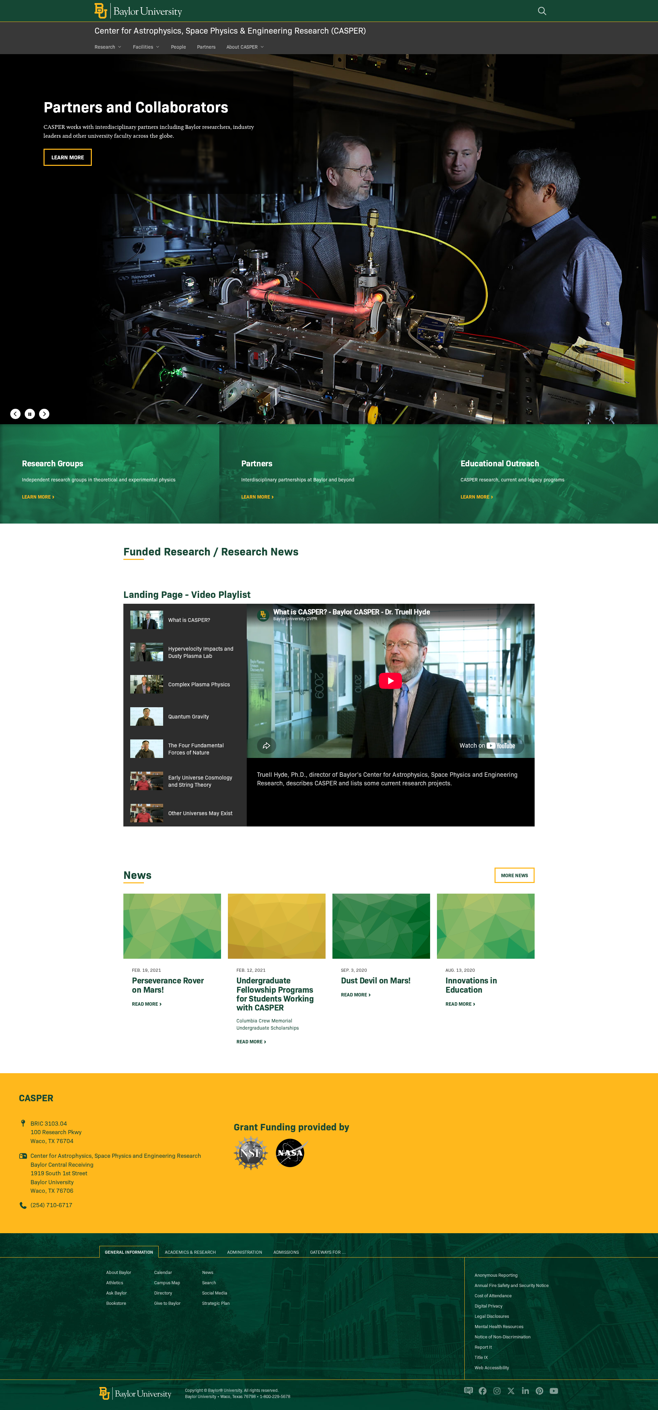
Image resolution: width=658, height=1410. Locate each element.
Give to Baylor (167, 1303)
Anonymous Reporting (496, 1275)
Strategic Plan (216, 1303)
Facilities (143, 46)
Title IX (481, 1357)
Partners (206, 46)
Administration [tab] (244, 1252)
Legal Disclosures (492, 1316)
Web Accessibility (492, 1367)
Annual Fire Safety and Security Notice (512, 1285)
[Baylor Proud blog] (467, 1394)
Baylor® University (225, 1390)
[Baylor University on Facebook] (481, 1394)
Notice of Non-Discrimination (503, 1336)
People (178, 46)
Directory (163, 1292)
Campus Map (167, 1282)
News (207, 1272)
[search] (543, 11)
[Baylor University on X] (510, 1394)
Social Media (214, 1292)
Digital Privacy (488, 1305)
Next (44, 414)
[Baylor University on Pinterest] (538, 1394)
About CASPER (242, 46)
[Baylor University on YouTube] (552, 1394)
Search (209, 1282)
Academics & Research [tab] (190, 1252)
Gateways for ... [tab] (328, 1252)
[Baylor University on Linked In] (524, 1394)
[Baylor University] (137, 11)
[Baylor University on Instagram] (496, 1394)
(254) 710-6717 (51, 1205)
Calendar (163, 1272)
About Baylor (118, 1272)
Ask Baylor (116, 1292)
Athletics (114, 1282)
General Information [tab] (129, 1252)
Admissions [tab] (286, 1252)
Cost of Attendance (493, 1295)
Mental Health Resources (499, 1326)
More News (514, 875)
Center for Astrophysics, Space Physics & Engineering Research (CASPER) (230, 30)
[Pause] (30, 414)
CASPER (36, 1097)
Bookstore (116, 1303)
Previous (15, 414)
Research (105, 46)
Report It (483, 1347)
